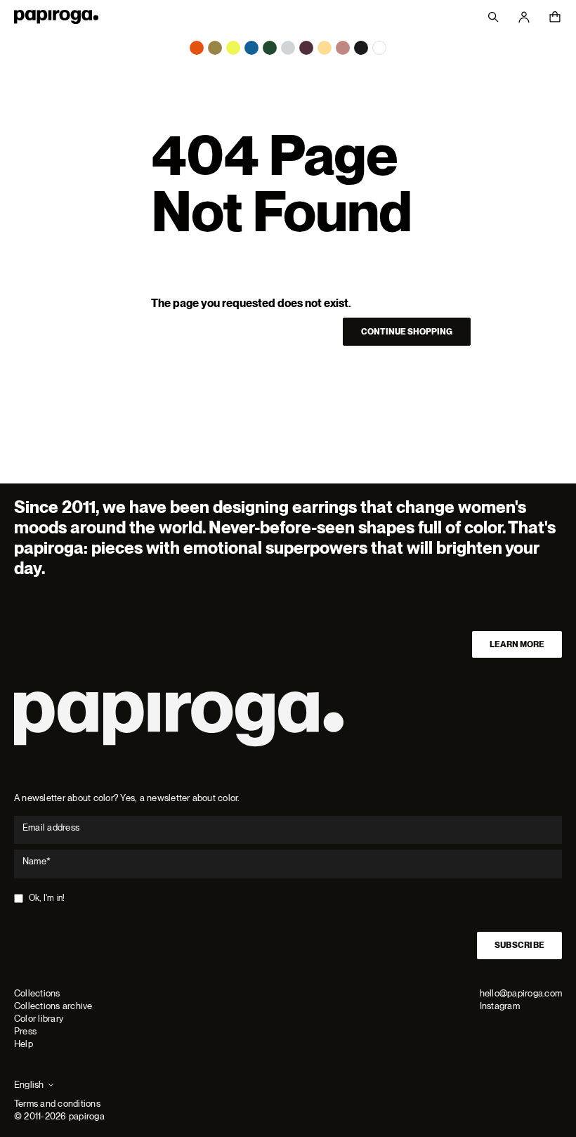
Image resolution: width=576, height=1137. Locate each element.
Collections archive (53, 1006)
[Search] (493, 16)
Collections (37, 993)
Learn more (517, 644)
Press (25, 1031)
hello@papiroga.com (521, 993)
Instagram (500, 1006)
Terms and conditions (57, 1103)
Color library (38, 1018)
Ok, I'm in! (47, 898)
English (29, 1084)
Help (23, 1044)
